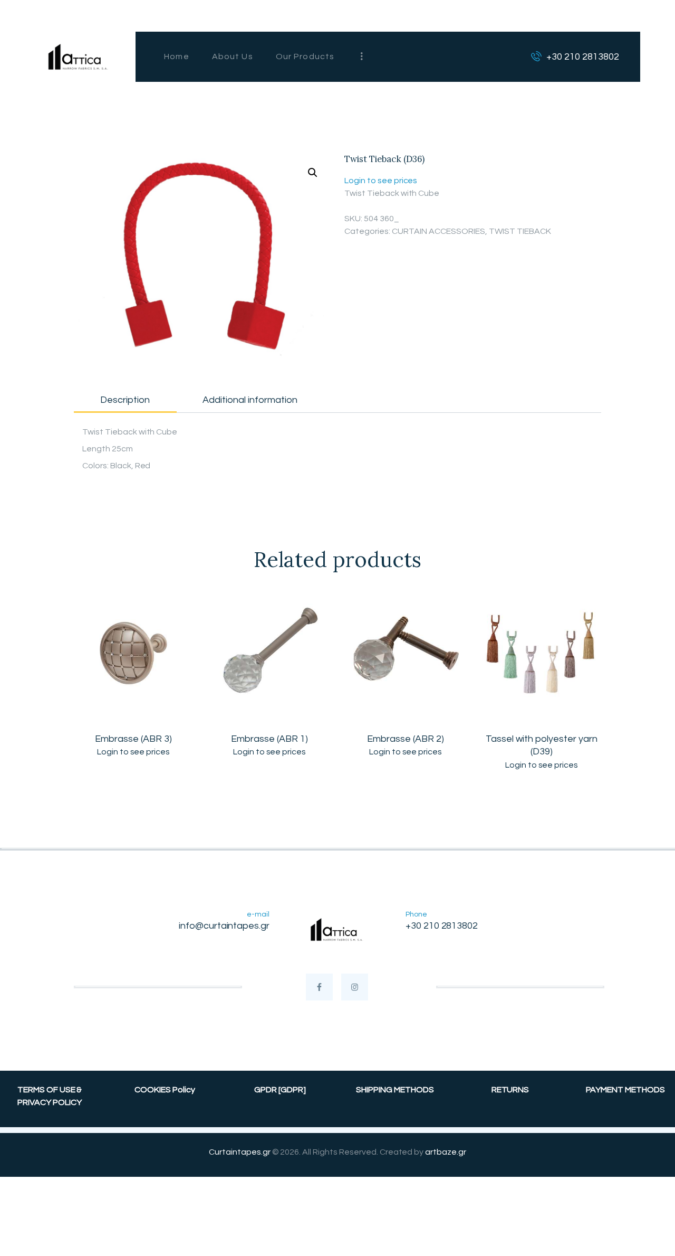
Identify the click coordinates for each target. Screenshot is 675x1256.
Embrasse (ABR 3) (133, 739)
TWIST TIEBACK (520, 231)
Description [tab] (125, 400)
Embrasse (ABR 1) (269, 739)
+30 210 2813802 (442, 926)
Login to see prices (380, 180)
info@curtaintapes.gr (224, 926)
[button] (312, 172)
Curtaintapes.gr (240, 1152)
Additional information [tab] (249, 400)
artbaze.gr (445, 1152)
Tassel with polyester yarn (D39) (541, 745)
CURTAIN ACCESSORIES (438, 231)
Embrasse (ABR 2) (405, 739)
